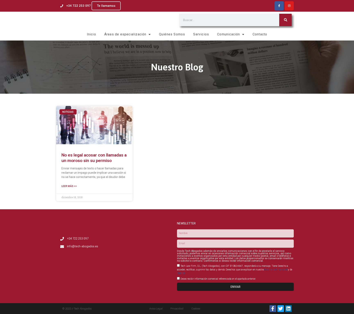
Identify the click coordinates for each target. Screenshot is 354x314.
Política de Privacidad (275, 269)
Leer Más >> (69, 186)
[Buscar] (285, 20)
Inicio (91, 34)
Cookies (181, 273)
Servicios (201, 34)
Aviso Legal (156, 308)
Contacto (260, 34)
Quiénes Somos (172, 34)
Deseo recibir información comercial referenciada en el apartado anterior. (218, 278)
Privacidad (176, 308)
